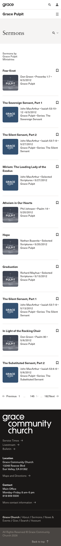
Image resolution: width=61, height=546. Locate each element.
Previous (11, 396)
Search (24, 520)
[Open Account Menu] (57, 5)
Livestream (9, 444)
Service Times (11, 440)
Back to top (38, 541)
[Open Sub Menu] (57, 14)
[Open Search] (50, 5)
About (25, 517)
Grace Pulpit (13, 14)
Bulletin (7, 448)
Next (52, 396)
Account (36, 520)
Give (15, 520)
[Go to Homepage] (8, 4)
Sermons (37, 517)
